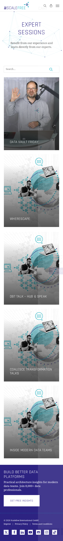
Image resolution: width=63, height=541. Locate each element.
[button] (57, 5)
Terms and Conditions (42, 524)
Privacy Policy (21, 524)
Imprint (7, 524)
